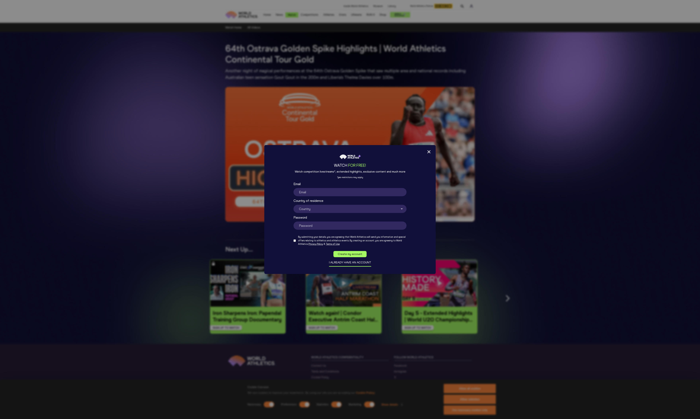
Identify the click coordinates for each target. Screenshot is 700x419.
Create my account (350, 254)
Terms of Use (333, 244)
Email (297, 184)
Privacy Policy (315, 244)
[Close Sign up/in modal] (429, 152)
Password (300, 218)
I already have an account (350, 262)
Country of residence (308, 201)
